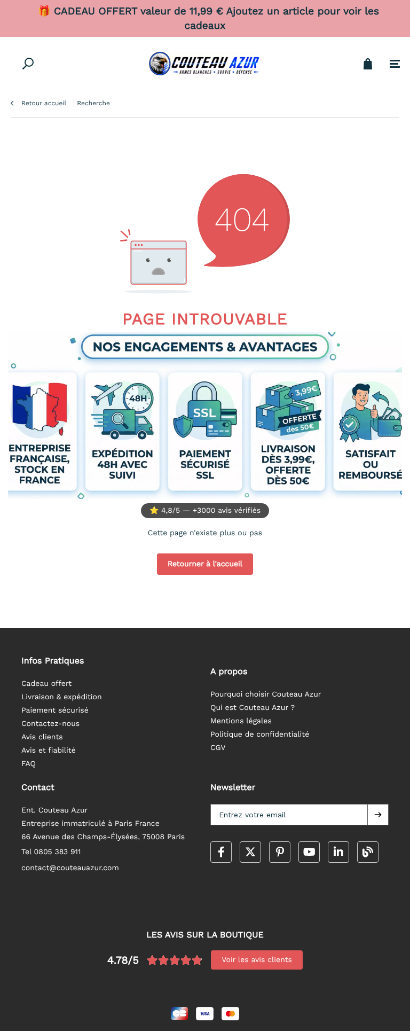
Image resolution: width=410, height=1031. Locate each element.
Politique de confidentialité (259, 734)
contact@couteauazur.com (70, 868)
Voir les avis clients (257, 960)
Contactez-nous (50, 724)
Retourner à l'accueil (205, 564)
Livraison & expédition (61, 697)
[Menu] (395, 64)
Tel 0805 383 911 (51, 852)
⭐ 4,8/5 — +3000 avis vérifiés (205, 510)
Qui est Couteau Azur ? (252, 708)
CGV (218, 748)
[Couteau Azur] (205, 63)
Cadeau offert (46, 683)
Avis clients (42, 737)
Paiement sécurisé (55, 710)
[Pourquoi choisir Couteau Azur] (205, 415)
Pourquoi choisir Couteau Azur (265, 694)
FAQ (28, 764)
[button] (378, 814)
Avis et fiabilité (48, 750)
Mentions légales (241, 721)
